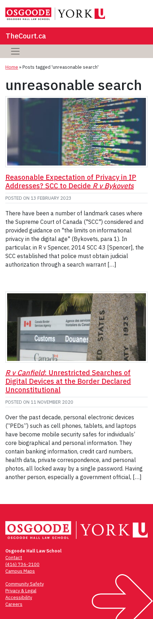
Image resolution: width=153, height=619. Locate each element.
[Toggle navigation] (15, 51)
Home (11, 67)
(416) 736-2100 (22, 564)
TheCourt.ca (26, 36)
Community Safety (24, 584)
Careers (13, 604)
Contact (13, 558)
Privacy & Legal (20, 591)
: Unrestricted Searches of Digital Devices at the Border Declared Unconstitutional (68, 381)
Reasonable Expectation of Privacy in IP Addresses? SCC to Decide (70, 181)
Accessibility (18, 597)
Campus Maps (20, 571)
